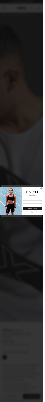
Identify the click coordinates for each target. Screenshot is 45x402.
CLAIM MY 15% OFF (32, 208)
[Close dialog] (41, 189)
